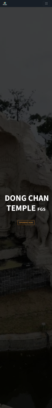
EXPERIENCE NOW (26, 222)
